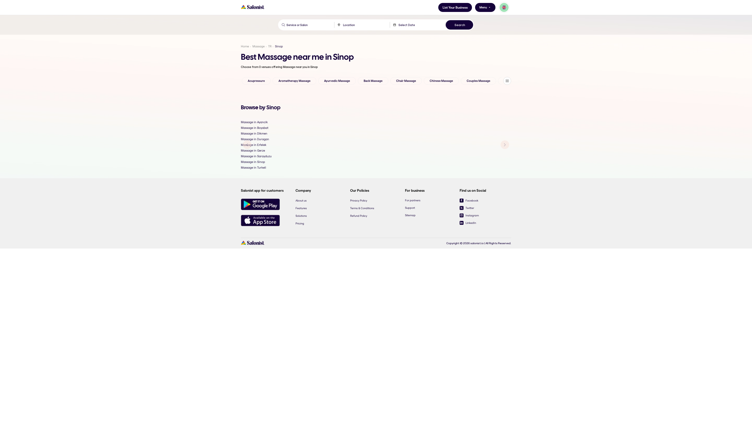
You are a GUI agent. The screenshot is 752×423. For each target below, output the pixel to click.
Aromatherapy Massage (294, 80)
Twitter (469, 208)
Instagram (472, 215)
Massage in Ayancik (254, 122)
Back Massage (373, 80)
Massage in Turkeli (253, 167)
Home (245, 46)
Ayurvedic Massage (337, 80)
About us (301, 200)
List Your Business (455, 7)
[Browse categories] (507, 81)
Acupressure (256, 80)
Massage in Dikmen (254, 133)
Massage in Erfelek (253, 145)
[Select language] (504, 7)
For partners (412, 200)
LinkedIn (470, 223)
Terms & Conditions (362, 208)
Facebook (471, 200)
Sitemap (410, 215)
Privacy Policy (358, 200)
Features (301, 208)
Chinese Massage (441, 80)
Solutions (301, 216)
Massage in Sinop (253, 162)
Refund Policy (358, 216)
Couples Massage (478, 80)
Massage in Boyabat (254, 128)
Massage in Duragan (255, 139)
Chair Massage (406, 80)
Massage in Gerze (253, 150)
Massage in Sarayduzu (256, 156)
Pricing (300, 223)
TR (269, 46)
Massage (258, 46)
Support (410, 208)
